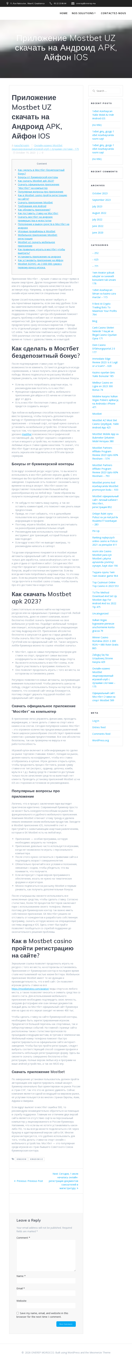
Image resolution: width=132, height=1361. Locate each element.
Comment (23, 1237)
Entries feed (99, 727)
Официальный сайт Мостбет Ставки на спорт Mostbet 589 (103, 696)
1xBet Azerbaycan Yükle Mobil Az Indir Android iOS (103, 115)
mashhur (27, 434)
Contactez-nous (113, 13)
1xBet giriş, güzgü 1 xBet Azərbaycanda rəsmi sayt (103, 135)
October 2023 (100, 193)
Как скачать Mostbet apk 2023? (36, 180)
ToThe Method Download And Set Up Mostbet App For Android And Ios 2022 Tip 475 (104, 600)
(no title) (97, 125)
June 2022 (97, 226)
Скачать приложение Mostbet (35, 202)
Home (64, 13)
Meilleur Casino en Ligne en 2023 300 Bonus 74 (102, 386)
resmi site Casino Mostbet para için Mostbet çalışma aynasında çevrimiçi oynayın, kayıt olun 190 (105, 558)
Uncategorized (100, 613)
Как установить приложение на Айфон (40, 260)
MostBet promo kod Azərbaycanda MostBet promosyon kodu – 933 (105, 486)
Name (21, 1276)
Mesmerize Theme (100, 1352)
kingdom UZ (36, 1159)
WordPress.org (100, 740)
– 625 (95, 259)
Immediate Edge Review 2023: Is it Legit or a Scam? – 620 (105, 362)
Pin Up (96, 531)
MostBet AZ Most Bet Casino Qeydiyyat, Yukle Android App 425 (105, 424)
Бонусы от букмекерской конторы (38, 177)
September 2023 (101, 199)
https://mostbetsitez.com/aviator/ (30, 988)
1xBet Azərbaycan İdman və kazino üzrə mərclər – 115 (104, 293)
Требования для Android (32, 206)
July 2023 (97, 206)
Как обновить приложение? (34, 209)
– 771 (95, 266)
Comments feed (101, 733)
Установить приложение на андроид (39, 256)
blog (94, 321)
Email (20, 1288)
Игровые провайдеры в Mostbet (36, 231)
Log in (95, 720)
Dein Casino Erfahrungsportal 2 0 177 (103, 348)
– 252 (95, 253)
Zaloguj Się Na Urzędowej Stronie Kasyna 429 (102, 658)
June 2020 (97, 232)
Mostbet (97, 413)
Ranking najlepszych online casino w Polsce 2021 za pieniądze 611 (105, 541)
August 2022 (99, 213)
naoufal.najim (21, 145)
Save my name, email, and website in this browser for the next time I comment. (42, 1314)
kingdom (21, 1159)
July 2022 (97, 219)
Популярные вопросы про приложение (40, 191)
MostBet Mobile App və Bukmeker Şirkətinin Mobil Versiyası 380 (105, 437)
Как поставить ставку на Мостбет (38, 213)
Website (21, 1300)
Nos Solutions (83, 13)
